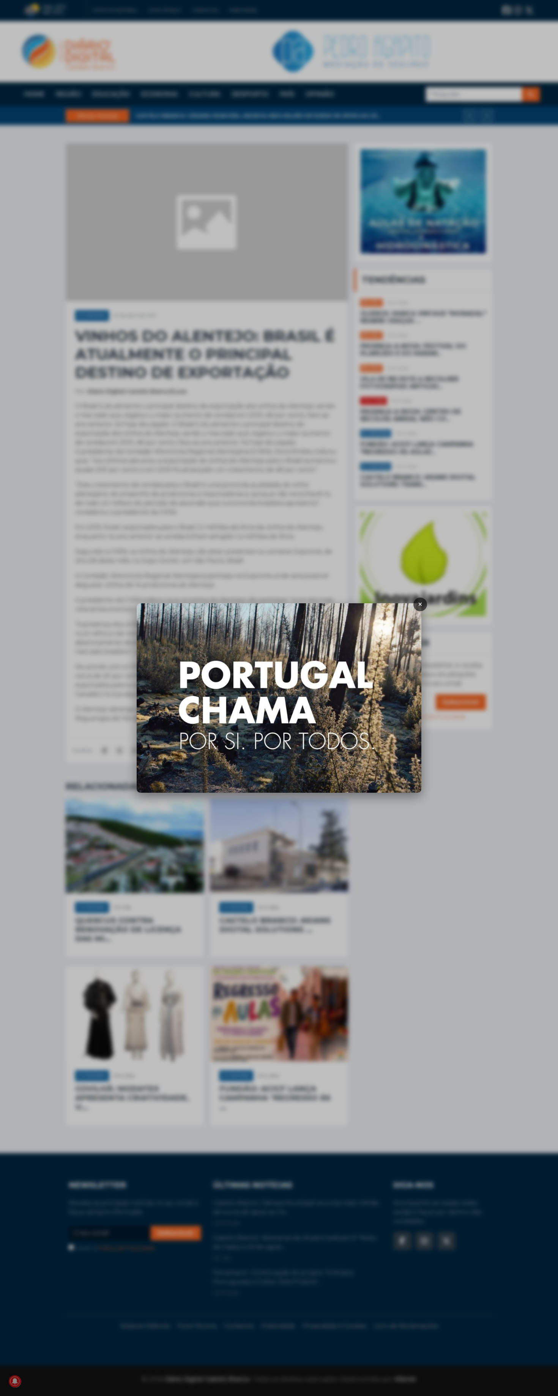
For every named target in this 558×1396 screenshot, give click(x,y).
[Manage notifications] (15, 1381)
